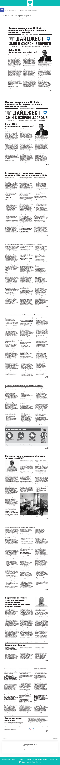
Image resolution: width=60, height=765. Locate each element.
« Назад (4, 738)
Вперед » (55, 738)
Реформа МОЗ (31, 19)
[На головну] (30, 3)
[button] (2, 10)
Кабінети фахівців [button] (29, 750)
